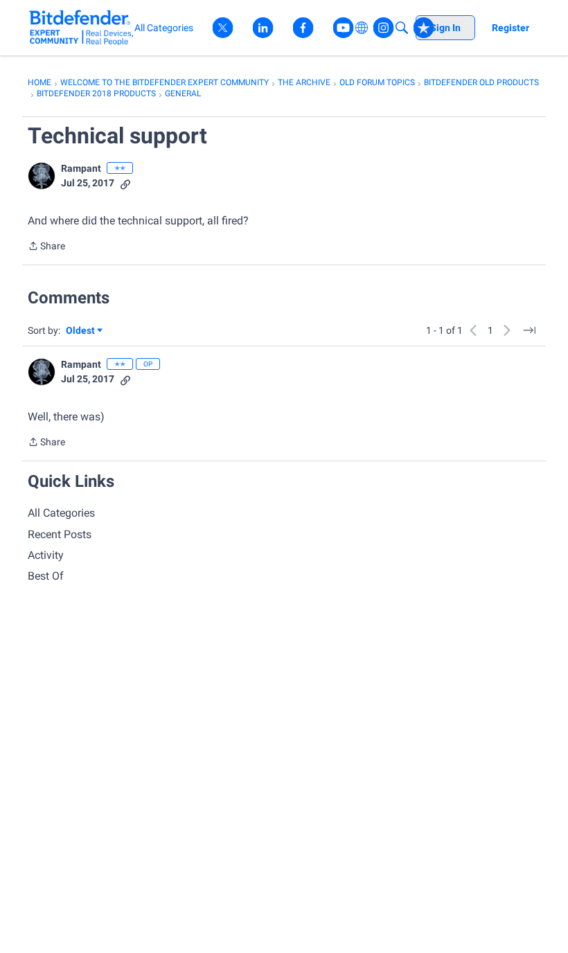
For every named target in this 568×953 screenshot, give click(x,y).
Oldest (81, 331)
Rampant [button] (81, 168)
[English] (81, 27)
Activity (46, 555)
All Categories (61, 512)
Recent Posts (59, 534)
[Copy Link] (125, 183)
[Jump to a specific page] (529, 330)
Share (46, 247)
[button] (41, 176)
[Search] (401, 27)
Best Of (46, 575)
